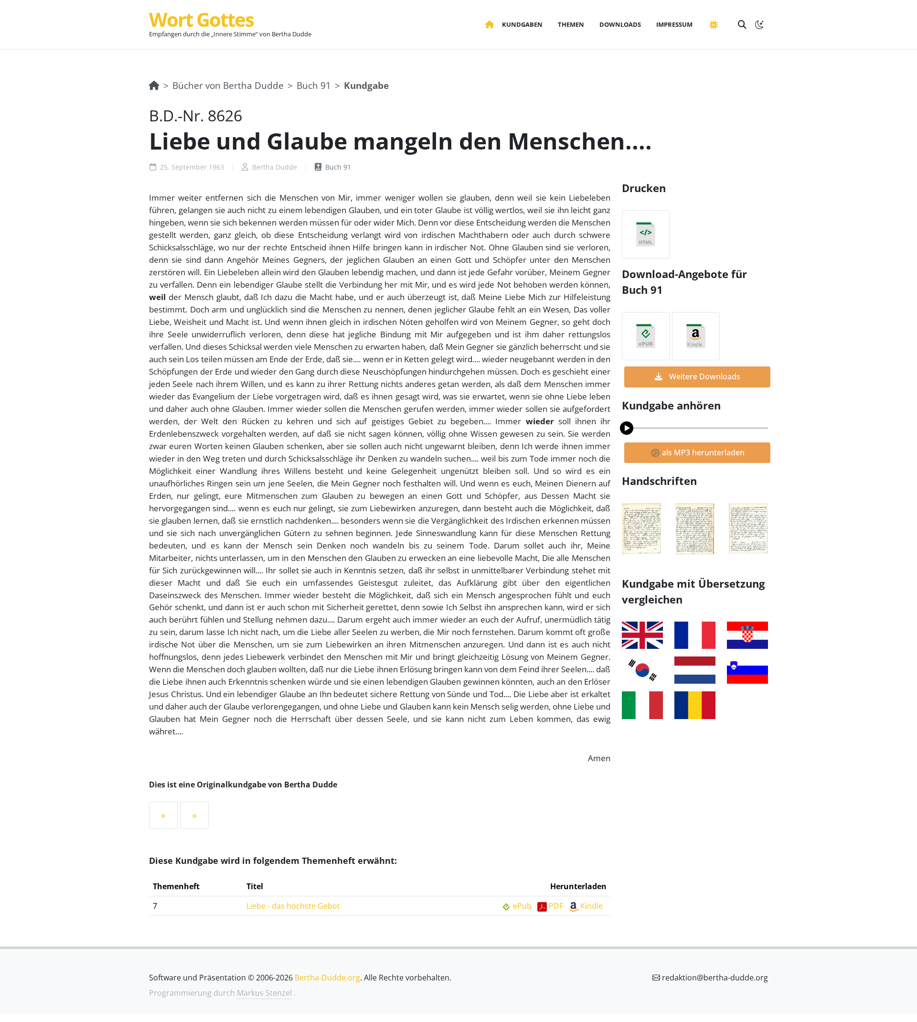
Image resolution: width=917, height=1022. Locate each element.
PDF (556, 906)
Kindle (591, 906)
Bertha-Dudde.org (327, 977)
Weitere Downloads (703, 376)
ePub (522, 906)
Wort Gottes (201, 19)
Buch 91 (314, 85)
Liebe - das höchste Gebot (293, 906)
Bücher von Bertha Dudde (228, 85)
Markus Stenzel (264, 993)
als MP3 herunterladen (702, 452)
